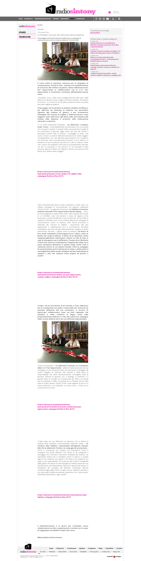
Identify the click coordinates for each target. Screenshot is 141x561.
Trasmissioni (25, 36)
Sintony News (95, 33)
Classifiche (80, 19)
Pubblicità (52, 552)
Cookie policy (106, 552)
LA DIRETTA (116, 12)
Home (21, 19)
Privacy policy (94, 552)
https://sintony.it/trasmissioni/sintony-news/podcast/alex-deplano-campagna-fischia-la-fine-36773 (62, 496)
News (72, 19)
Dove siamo (73, 552)
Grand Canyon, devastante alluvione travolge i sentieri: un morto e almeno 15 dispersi (104, 67)
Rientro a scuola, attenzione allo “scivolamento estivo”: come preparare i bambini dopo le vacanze (104, 59)
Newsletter (83, 552)
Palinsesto (28, 19)
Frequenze (64, 19)
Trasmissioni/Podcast (42, 19)
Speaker (56, 19)
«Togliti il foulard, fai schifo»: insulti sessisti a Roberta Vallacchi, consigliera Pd (105, 74)
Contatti (22, 23)
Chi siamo (43, 552)
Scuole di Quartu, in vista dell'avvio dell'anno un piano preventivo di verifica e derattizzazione (104, 45)
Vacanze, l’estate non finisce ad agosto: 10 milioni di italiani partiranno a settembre (105, 52)
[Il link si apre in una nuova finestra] (96, 18)
